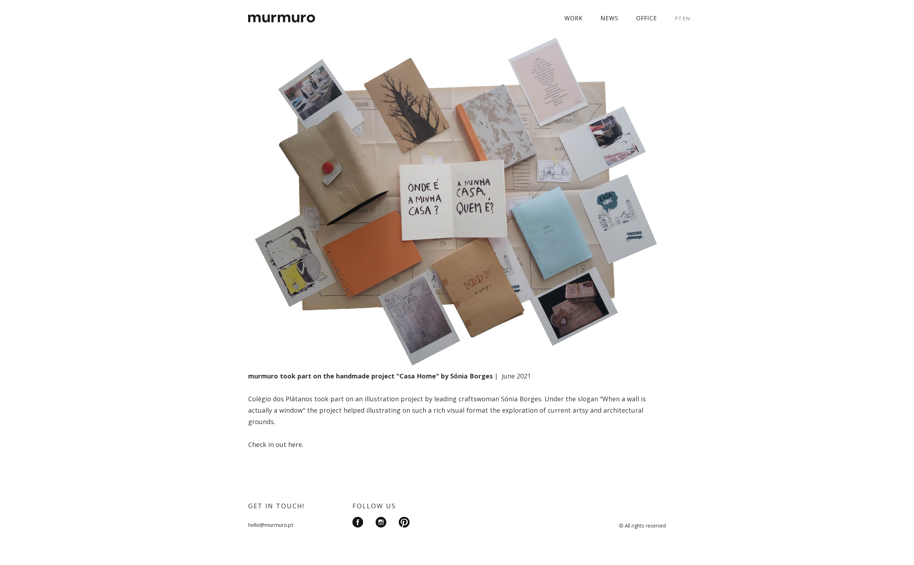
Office (646, 18)
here (295, 444)
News (609, 18)
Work (573, 18)
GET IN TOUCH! (276, 506)
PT (678, 18)
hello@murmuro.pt (270, 524)
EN (686, 18)
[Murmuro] (281, 14)
